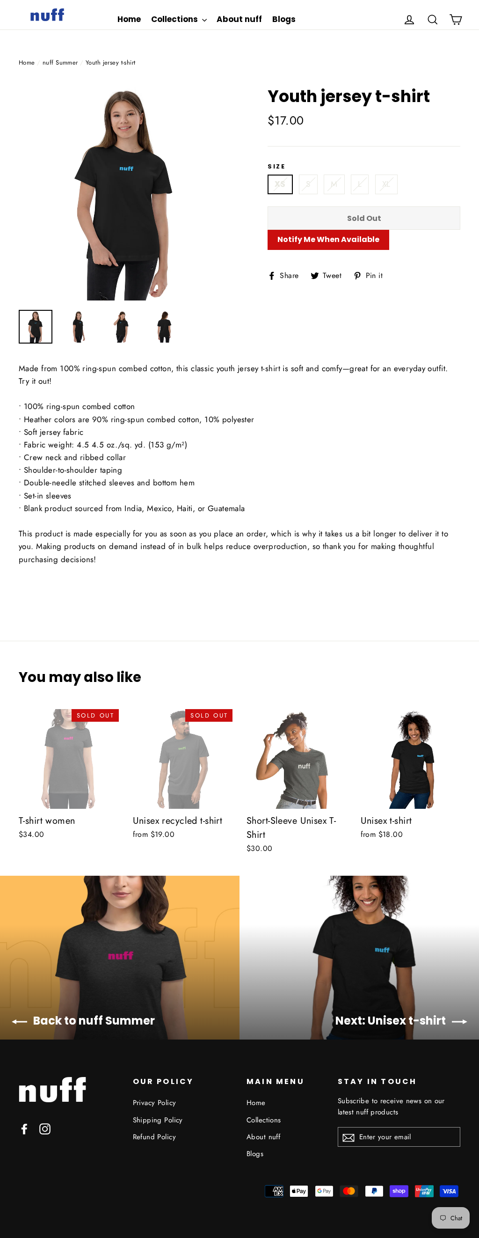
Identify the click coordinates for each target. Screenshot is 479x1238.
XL (386, 184)
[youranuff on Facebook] (24, 1128)
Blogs (284, 19)
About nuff (239, 19)
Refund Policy (154, 1137)
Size (276, 166)
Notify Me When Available (328, 239)
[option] (125, 193)
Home (129, 19)
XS (280, 184)
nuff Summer (60, 62)
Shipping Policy (158, 1120)
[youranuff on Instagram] (45, 1128)
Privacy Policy (154, 1103)
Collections (175, 19)
